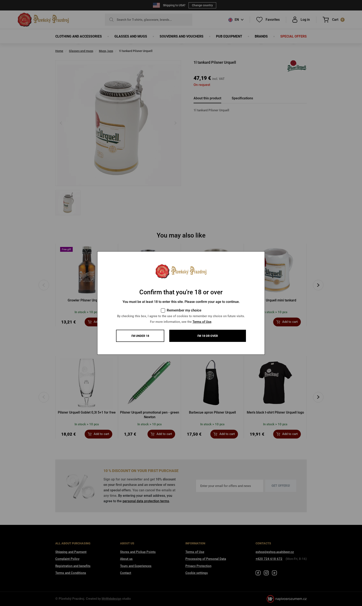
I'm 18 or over (207, 335)
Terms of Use (202, 322)
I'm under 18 (140, 335)
